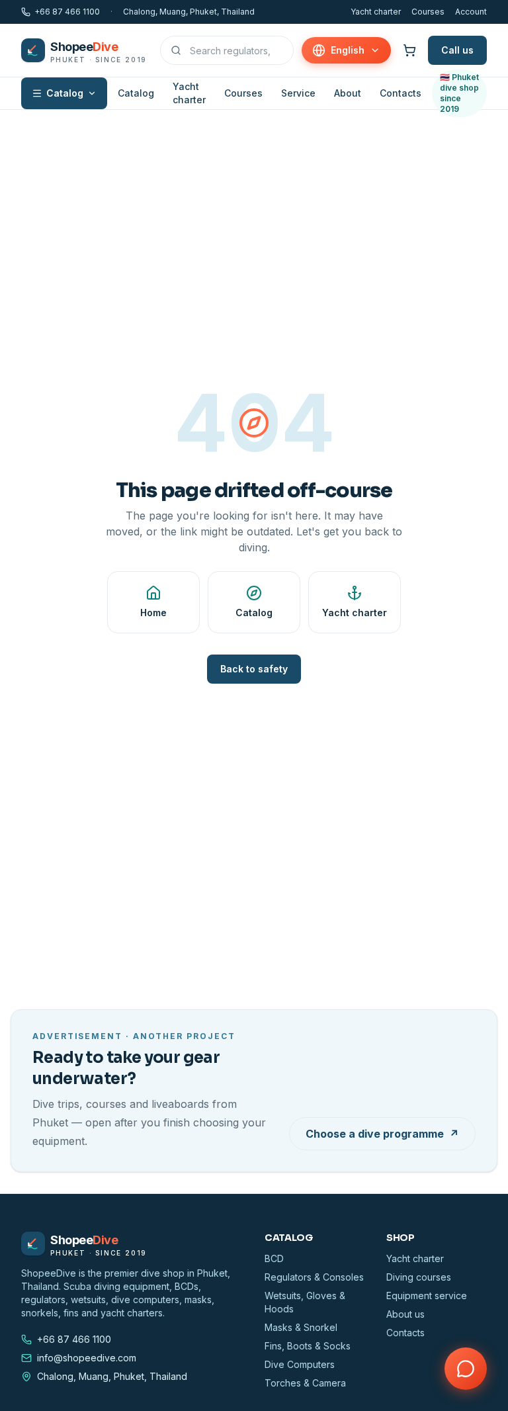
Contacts (400, 93)
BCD (274, 1258)
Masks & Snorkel (301, 1327)
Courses (427, 12)
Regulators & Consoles (314, 1277)
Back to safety (254, 668)
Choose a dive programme (382, 1133)
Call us (457, 50)
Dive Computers (300, 1364)
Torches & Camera (305, 1382)
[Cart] (409, 50)
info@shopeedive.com (86, 1357)
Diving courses (418, 1277)
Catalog (64, 93)
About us (405, 1314)
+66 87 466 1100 (67, 12)
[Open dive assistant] (465, 1368)
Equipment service (426, 1295)
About (347, 93)
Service (298, 93)
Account (471, 12)
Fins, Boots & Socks (308, 1345)
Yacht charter (376, 12)
